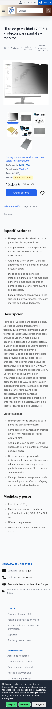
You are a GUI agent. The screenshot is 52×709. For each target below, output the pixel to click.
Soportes (12, 634)
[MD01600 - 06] (39, 131)
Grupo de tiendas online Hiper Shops (28, 584)
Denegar (24, 704)
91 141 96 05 (25, 577)
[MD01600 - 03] (39, 118)
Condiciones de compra (20, 661)
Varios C (23, 169)
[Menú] (3, 10)
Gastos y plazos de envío (21, 667)
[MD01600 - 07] (26, 144)
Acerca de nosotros (18, 655)
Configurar (39, 704)
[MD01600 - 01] (12, 118)
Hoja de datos (30, 206)
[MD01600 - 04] (12, 131)
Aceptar (11, 704)
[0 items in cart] (48, 10)
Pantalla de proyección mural (23, 619)
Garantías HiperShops (20, 678)
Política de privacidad (19, 672)
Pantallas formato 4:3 (19, 614)
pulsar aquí (25, 570)
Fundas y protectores (28, 48)
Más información (12, 206)
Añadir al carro (21, 192)
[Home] (4, 48)
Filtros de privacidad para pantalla (43, 48)
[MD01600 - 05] (26, 131)
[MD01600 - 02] (26, 118)
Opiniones (9, 214)
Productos (15, 48)
